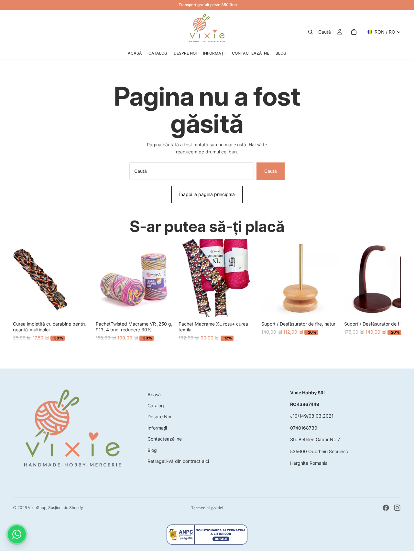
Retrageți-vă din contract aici (178, 461)
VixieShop (37, 507)
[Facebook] (386, 508)
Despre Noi (159, 416)
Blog (152, 450)
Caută (270, 171)
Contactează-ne (164, 439)
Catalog (155, 405)
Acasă (154, 394)
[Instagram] (397, 508)
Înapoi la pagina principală (207, 194)
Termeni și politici (207, 507)
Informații (157, 428)
